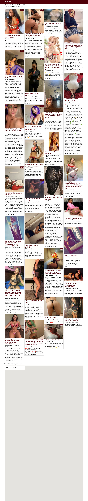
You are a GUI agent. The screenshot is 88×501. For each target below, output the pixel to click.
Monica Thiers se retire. (52, 340)
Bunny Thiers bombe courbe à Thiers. (71, 99)
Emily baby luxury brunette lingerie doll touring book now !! (73, 46)
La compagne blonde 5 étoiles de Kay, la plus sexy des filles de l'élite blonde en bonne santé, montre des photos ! (74, 185)
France (11, 4)
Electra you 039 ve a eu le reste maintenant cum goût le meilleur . (53, 197)
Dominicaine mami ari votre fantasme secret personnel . (14, 77)
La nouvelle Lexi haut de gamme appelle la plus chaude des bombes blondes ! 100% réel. (13, 243)
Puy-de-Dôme (17, 4)
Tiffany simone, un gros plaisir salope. (12, 36)
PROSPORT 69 (8, 1)
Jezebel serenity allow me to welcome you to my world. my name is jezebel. (53, 272)
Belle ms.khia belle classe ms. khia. (33, 199)
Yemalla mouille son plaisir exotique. (13, 193)
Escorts (6, 4)
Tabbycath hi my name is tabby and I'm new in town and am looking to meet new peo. (53, 115)
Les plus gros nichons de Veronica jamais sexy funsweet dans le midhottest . (13, 341)
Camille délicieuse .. (71, 255)
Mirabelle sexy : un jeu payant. (32, 94)
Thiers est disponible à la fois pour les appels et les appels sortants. (33, 127)
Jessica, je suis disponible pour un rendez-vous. (73, 319)
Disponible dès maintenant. (73, 218)
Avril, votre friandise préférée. (31, 246)
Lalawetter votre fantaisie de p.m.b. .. (53, 24)
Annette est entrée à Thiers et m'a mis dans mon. (34, 165)
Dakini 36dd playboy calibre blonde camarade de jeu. (14, 129)
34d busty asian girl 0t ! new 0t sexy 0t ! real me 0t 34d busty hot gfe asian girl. (53, 66)
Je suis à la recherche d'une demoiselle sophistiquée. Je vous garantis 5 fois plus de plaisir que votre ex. (34, 342)
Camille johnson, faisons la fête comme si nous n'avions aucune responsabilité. (73, 284)
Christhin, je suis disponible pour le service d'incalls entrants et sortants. (34, 35)
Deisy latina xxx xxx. (51, 317)
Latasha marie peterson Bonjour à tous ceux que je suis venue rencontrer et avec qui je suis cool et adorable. (13, 294)
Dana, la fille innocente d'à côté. (33, 301)
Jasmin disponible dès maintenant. (52, 152)
